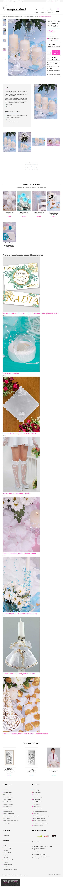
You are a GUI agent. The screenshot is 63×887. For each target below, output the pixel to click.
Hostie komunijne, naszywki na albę (10, 820)
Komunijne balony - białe (9, 213)
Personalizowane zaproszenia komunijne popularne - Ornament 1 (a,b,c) (9, 244)
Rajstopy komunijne (7, 811)
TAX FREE (5, 862)
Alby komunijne (6, 790)
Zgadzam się (14, 885)
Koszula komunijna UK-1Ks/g (53, 770)
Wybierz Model (51, 44)
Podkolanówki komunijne (8, 813)
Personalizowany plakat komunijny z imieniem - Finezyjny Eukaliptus (31, 313)
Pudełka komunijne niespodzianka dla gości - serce (53, 213)
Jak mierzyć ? (6, 850)
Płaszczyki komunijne (8, 804)
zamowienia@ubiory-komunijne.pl (40, 854)
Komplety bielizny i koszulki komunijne (11, 815)
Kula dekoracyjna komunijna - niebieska (24, 213)
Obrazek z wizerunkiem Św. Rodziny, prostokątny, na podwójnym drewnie (9, 771)
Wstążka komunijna (11, 373)
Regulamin (5, 857)
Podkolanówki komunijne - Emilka (16, 493)
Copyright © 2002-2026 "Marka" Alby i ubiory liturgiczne (15, 874)
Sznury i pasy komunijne (8, 823)
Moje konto (6, 835)
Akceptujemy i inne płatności (53, 63)
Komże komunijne (37, 792)
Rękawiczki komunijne (8, 797)
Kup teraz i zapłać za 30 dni (53, 67)
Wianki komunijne (7, 794)
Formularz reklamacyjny (8, 866)
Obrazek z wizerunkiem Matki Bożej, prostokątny (31, 770)
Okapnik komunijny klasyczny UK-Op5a (19, 673)
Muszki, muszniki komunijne (39, 818)
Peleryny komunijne (7, 801)
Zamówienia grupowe (8, 848)
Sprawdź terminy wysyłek (54, 74)
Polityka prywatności (8, 859)
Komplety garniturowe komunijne (40, 811)
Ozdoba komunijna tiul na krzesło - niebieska (39, 213)
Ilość (48, 51)
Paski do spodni (36, 804)
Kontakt (5, 845)
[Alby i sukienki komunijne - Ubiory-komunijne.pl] (14, 8)
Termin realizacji (7, 852)
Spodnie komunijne (37, 806)
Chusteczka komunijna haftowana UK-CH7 (20, 433)
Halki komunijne (6, 818)
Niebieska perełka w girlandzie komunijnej (20, 613)
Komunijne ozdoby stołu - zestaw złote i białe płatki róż (25, 733)
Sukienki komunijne (7, 792)
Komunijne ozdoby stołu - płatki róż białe (19, 553)
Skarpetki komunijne (37, 801)
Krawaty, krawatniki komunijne (39, 820)
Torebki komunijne (7, 799)
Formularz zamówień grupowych (10, 869)
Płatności (5, 855)
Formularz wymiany (7, 864)
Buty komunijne (6, 808)
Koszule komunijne (37, 813)
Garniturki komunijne (37, 808)
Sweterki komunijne (7, 806)
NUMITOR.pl (58, 874)
